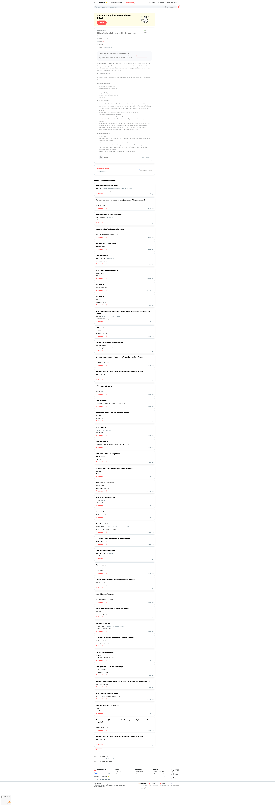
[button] (176, 770)
